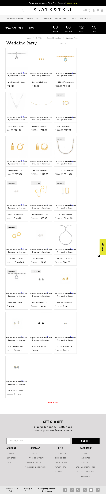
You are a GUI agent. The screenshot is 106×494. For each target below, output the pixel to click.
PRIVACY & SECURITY (35, 462)
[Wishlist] (98, 10)
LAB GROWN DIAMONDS (85, 467)
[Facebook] (65, 490)
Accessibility (61, 471)
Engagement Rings (15, 18)
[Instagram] (72, 490)
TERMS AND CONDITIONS (35, 467)
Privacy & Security (28, 489)
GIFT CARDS (11, 458)
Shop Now (72, 3)
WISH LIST (11, 462)
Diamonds (47, 18)
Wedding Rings (33, 18)
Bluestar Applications (49, 489)
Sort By (63, 43)
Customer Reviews (35, 458)
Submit (85, 440)
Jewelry (73, 18)
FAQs (86, 453)
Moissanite (85, 462)
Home (28, 38)
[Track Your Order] (85, 10)
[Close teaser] (98, 256)
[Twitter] (85, 490)
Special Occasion (54, 38)
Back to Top (53, 402)
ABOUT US (35, 453)
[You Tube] (91, 490)
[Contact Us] (89, 10)
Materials (85, 458)
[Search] (23, 10)
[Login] (94, 10)
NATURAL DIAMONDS (85, 471)
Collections (85, 18)
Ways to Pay (60, 467)
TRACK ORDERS (61, 462)
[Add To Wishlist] (26, 90)
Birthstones (60, 18)
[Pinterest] (78, 490)
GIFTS (38, 38)
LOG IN (11, 453)
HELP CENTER (60, 458)
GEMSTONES (85, 476)
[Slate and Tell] (53, 10)
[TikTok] (98, 490)
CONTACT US (61, 453)
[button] (103, 247)
